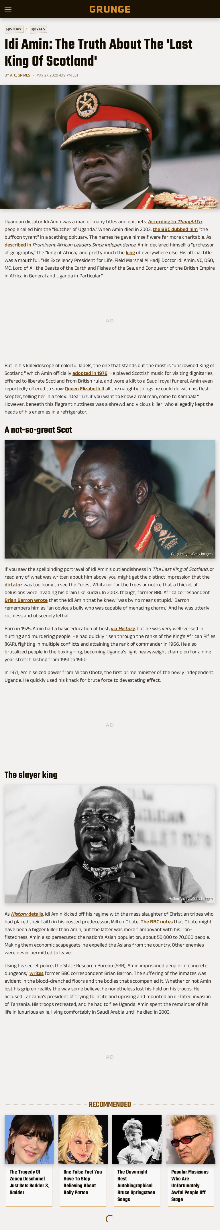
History (13, 28)
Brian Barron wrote (26, 600)
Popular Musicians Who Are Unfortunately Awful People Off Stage (190, 1185)
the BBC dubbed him (175, 229)
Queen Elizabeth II (84, 388)
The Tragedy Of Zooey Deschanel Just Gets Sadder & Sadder (29, 1182)
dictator (13, 584)
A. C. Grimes (20, 75)
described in (18, 245)
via (123, 628)
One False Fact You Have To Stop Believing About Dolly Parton (83, 1182)
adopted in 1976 (89, 373)
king (130, 252)
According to (175, 221)
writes (37, 973)
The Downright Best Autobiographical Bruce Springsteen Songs (136, 1185)
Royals (38, 28)
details (27, 914)
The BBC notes (157, 922)
